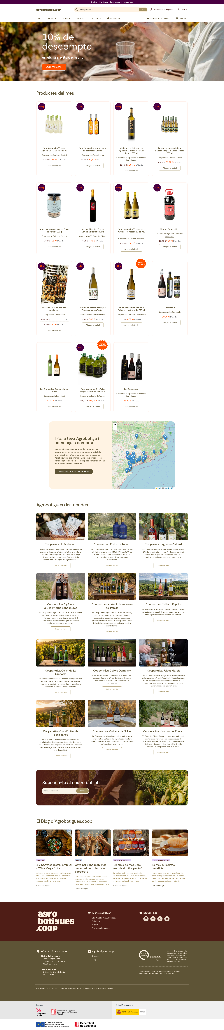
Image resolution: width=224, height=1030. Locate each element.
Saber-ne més (61, 565)
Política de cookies (104, 988)
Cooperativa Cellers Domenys (92, 314)
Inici (39, 18)
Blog (94, 959)
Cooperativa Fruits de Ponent (54, 236)
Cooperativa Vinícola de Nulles (131, 238)
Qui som (182, 18)
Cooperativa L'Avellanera (54, 314)
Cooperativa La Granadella (169, 312)
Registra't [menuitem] (170, 9)
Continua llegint (43, 885)
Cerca (143, 10)
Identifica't (158, 9)
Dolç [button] (79, 18)
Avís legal (96, 921)
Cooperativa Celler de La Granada (131, 314)
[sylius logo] (48, 9)
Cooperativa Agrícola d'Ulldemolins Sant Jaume (131, 158)
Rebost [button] (51, 18)
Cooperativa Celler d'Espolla (170, 157)
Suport (95, 924)
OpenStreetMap (169, 488)
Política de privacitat (45, 988)
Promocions (115, 18)
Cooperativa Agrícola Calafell (54, 155)
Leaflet (159, 488)
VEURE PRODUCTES (54, 67)
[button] (143, 453)
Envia (82, 791)
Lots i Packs (96, 18)
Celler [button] (65, 18)
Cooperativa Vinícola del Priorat (92, 236)
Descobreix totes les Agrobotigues (73, 471)
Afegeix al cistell (54, 165)
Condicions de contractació (104, 917)
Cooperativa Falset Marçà (93, 155)
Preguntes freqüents (101, 928)
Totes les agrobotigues (159, 18)
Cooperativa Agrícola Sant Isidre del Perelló (170, 235)
